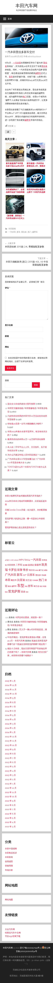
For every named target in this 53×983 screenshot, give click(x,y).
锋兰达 (36, 586)
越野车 (38, 73)
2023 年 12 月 (11, 736)
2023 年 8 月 (10, 754)
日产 (25, 575)
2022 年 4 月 (10, 822)
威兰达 (41, 570)
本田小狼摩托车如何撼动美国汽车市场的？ (23, 496)
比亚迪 (21, 579)
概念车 (14, 580)
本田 (7, 579)
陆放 (6, 592)
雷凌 (23, 591)
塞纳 (36, 570)
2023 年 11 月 (10, 741)
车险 (26, 586)
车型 (20, 585)
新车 (11, 77)
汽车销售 (35, 580)
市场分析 (9, 870)
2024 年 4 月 (10, 719)
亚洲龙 (31, 565)
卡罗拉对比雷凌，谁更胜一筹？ (29, 617)
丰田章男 (11, 565)
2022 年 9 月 (10, 801)
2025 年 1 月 (10, 681)
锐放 (44, 586)
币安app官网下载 (12, 936)
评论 (7, 288)
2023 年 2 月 (10, 779)
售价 (25, 569)
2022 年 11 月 (10, 792)
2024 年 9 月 (10, 698)
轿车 (30, 585)
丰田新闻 (12, 229)
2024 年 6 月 (10, 711)
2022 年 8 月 (10, 805)
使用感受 (9, 861)
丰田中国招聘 (11, 848)
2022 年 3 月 (10, 826)
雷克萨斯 (14, 591)
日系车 (31, 574)
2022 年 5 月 (10, 818)
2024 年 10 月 (11, 694)
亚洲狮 (25, 565)
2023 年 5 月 (10, 766)
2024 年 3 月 (10, 724)
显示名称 (9, 325)
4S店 (7, 560)
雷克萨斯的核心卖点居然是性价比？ (20, 527)
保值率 (37, 565)
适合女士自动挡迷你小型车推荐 (21, 404)
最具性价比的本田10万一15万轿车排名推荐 (26, 439)
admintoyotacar (34, 56)
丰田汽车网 (26, 5)
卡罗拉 (12, 569)
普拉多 (44, 66)
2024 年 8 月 (10, 702)
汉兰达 (29, 580)
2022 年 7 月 (10, 809)
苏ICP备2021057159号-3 (30, 948)
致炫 (9, 586)
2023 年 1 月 (10, 784)
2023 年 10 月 (11, 745)
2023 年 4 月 (10, 771)
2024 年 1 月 (10, 732)
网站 (7, 347)
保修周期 (9, 866)
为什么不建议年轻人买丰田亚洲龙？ (23, 455)
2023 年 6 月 (10, 762)
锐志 (41, 586)
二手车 (19, 565)
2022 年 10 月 (11, 796)
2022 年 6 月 (10, 814)
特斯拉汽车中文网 (13, 933)
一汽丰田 (17, 63)
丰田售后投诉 (11, 853)
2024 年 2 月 (10, 728)
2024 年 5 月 (10, 715)
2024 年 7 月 (10, 706)
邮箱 (7, 336)
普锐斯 (43, 575)
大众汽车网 (10, 929)
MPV (21, 559)
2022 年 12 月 (10, 788)
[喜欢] (8, 132)
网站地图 (9, 899)
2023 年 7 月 (10, 758)
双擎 (19, 569)
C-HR (11, 560)
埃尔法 (32, 570)
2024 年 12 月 (11, 685)
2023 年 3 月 (10, 775)
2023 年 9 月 (10, 749)
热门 (25, 96)
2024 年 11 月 (10, 689)
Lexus (16, 560)
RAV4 (27, 560)
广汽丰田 (10, 574)
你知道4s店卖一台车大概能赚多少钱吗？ (25, 423)
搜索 (7, 380)
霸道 (27, 592)
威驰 (45, 570)
